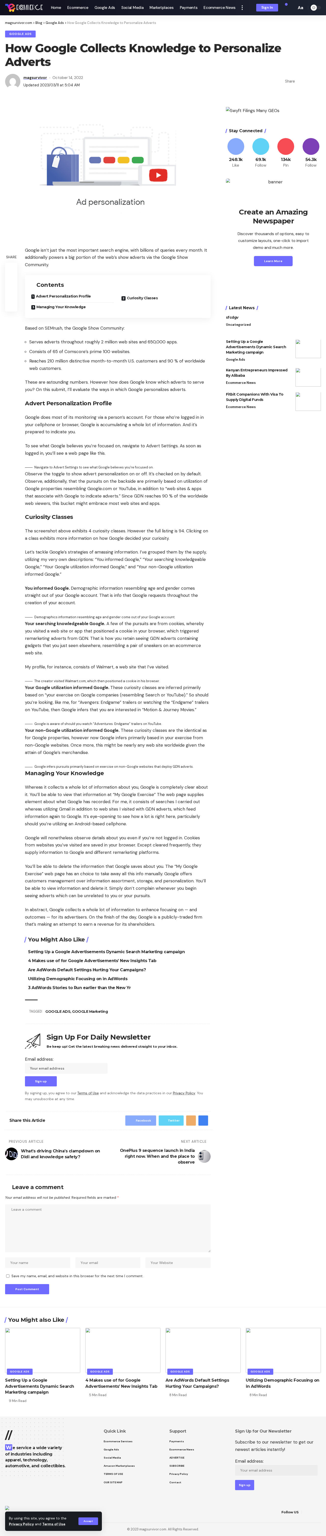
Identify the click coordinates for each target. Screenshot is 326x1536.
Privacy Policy (21, 1524)
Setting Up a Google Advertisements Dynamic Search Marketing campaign (106, 951)
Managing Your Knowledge (61, 307)
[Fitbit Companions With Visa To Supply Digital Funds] (308, 401)
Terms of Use (53, 1524)
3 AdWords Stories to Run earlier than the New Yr (79, 987)
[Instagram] (310, 153)
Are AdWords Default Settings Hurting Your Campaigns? (87, 969)
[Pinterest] (285, 153)
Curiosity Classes (142, 298)
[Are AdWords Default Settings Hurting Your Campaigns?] (203, 1350)
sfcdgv (232, 317)
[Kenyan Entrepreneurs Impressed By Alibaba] (308, 377)
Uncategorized (238, 325)
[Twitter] (260, 153)
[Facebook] (235, 153)
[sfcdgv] (308, 324)
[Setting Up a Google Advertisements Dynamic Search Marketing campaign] (308, 348)
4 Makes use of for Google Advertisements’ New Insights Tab (92, 960)
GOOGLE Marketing (90, 1011)
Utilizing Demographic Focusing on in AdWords (77, 978)
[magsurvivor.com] (24, 7)
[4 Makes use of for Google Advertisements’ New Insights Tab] (122, 1350)
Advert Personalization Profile (63, 296)
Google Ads (20, 34)
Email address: (39, 1059)
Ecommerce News (241, 383)
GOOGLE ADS (57, 1011)
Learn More (273, 261)
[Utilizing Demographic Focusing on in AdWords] (283, 1350)
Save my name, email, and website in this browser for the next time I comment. (77, 1276)
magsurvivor (35, 77)
